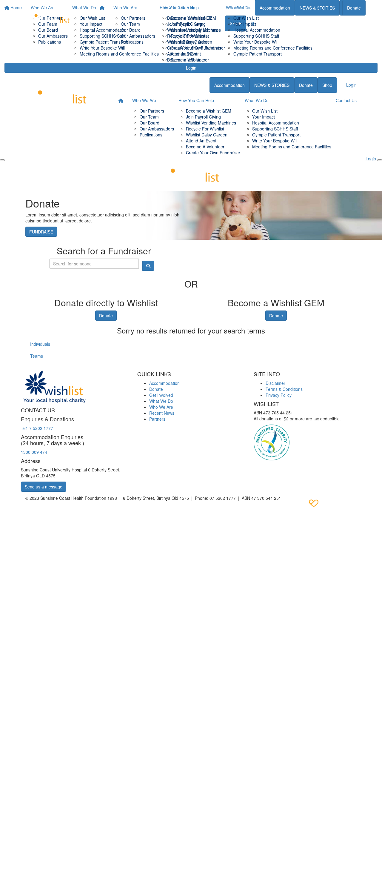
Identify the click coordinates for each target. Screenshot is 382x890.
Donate (354, 8)
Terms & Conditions (284, 389)
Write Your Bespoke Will (255, 42)
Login (191, 68)
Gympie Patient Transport (257, 54)
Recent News (161, 413)
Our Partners (133, 18)
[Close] (379, 160)
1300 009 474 (34, 452)
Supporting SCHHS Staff (256, 36)
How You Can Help (177, 7)
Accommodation (229, 85)
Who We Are (125, 7)
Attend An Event (201, 141)
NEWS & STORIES (271, 85)
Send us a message (43, 487)
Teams (36, 356)
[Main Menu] (2, 160)
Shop (327, 85)
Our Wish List (246, 18)
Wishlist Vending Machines (192, 30)
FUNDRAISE (41, 232)
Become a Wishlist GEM (189, 18)
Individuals (40, 344)
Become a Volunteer (186, 60)
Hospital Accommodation (256, 30)
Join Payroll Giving (184, 24)
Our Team (130, 24)
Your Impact (244, 24)
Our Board (131, 30)
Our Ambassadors (138, 36)
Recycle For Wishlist (186, 36)
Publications (132, 42)
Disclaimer (275, 383)
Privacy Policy (279, 395)
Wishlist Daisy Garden (188, 42)
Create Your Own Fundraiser (194, 48)
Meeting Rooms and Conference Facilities (272, 48)
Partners (157, 419)
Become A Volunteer (205, 147)
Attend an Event (182, 54)
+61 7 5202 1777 (37, 428)
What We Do (238, 7)
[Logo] (49, 17)
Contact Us (327, 7)
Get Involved (161, 395)
